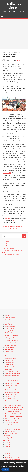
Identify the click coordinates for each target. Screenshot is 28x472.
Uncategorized (16, 52)
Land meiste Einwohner (12, 427)
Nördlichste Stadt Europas (17, 229)
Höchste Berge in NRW (11, 341)
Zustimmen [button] (5, 469)
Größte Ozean (9, 349)
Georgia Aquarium (9, 248)
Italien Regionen (9, 369)
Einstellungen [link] (8, 465)
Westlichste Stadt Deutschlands (12, 227)
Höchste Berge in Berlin (12, 343)
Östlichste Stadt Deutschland (13, 416)
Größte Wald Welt (10, 431)
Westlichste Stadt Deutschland (14, 414)
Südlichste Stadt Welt (11, 425)
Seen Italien (8, 322)
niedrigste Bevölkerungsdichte (14, 407)
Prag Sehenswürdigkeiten (12, 457)
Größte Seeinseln (10, 360)
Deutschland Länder (11, 367)
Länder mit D (9, 449)
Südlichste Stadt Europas (12, 420)
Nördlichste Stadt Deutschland (14, 409)
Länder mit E (8, 451)
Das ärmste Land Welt (11, 401)
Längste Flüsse (9, 365)
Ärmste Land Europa (11, 403)
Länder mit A (8, 442)
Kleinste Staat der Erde (11, 396)
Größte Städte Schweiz (11, 385)
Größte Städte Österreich (12, 383)
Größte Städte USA (10, 390)
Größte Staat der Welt (11, 394)
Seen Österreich (9, 324)
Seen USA (7, 320)
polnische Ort (6, 173)
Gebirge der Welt (10, 326)
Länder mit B (8, 444)
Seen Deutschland (10, 318)
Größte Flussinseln (10, 362)
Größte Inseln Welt (10, 358)
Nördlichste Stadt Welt (11, 422)
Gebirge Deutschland (11, 331)
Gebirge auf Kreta (11, 338)
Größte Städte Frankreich (12, 388)
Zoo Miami (7, 241)
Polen (12, 73)
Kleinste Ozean (9, 351)
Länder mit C (8, 446)
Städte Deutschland (10, 378)
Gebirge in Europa (10, 328)
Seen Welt (8, 315)
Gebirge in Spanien (10, 333)
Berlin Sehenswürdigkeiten (13, 460)
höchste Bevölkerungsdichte (13, 405)
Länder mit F (8, 453)
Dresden (7, 218)
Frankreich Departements (12, 371)
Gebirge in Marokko (10, 345)
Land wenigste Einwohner (12, 429)
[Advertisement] (14, 34)
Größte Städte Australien (12, 392)
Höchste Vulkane (10, 347)
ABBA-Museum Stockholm (11, 255)
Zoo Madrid (7, 244)
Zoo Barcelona (8, 246)
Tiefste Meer (8, 354)
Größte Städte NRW (12, 380)
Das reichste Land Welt (11, 398)
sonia (18, 60)
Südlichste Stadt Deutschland (13, 412)
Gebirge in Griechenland (12, 335)
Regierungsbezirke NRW (12, 375)
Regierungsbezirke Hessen (12, 373)
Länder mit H (9, 455)
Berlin (14, 220)
